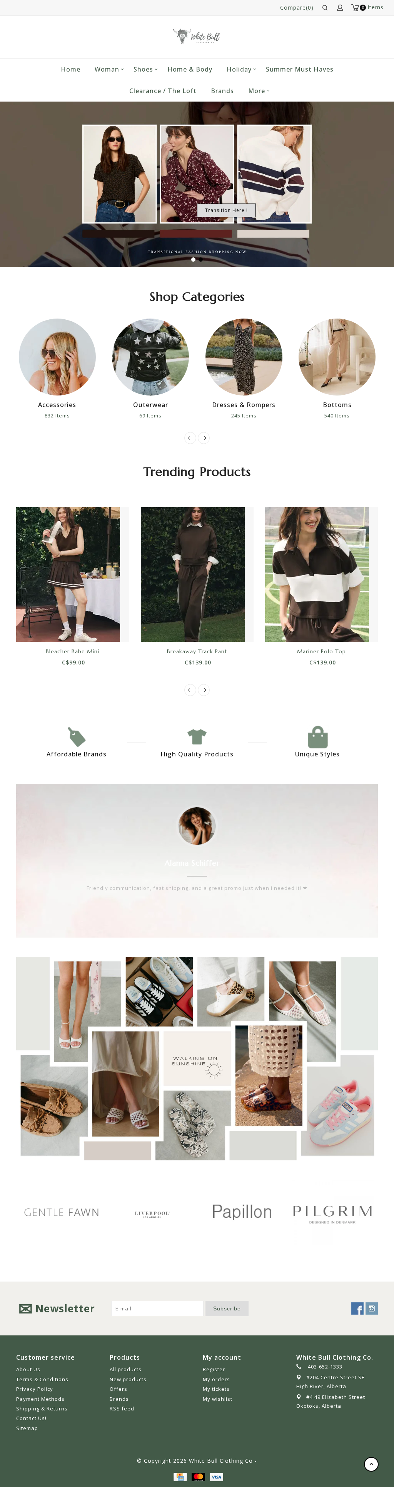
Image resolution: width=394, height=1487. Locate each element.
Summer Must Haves (300, 69)
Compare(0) (297, 7)
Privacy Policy (34, 1388)
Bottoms (337, 405)
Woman (107, 69)
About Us (28, 1369)
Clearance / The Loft (163, 91)
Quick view (98, 628)
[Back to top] (371, 1464)
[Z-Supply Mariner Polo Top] (321, 574)
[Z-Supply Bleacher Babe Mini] (72, 574)
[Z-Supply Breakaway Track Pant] (197, 574)
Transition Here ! (226, 210)
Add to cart (46, 628)
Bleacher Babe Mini (72, 651)
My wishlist (217, 1398)
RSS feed (122, 1408)
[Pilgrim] (332, 1212)
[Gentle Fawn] (61, 1212)
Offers (118, 1388)
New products (128, 1379)
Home (70, 69)
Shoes (143, 69)
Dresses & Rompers (243, 405)
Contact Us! (31, 1418)
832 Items (57, 415)
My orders (216, 1379)
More (256, 91)
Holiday (239, 69)
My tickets (216, 1388)
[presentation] (190, 438)
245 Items (244, 415)
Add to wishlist (64, 628)
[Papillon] (242, 1212)
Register (214, 1369)
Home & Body (189, 69)
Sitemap (27, 1428)
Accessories (57, 405)
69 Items (150, 415)
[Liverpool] (152, 1213)
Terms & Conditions (42, 1379)
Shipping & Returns (42, 1408)
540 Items (337, 415)
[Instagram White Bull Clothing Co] (372, 1308)
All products (126, 1369)
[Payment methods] (180, 1476)
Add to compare (81, 628)
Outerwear (150, 405)
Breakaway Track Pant (197, 651)
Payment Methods (40, 1398)
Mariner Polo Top (321, 651)
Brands (222, 91)
